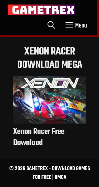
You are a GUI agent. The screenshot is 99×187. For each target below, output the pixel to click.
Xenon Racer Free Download (38, 137)
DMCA (60, 177)
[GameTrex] (41, 10)
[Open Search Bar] (51, 26)
